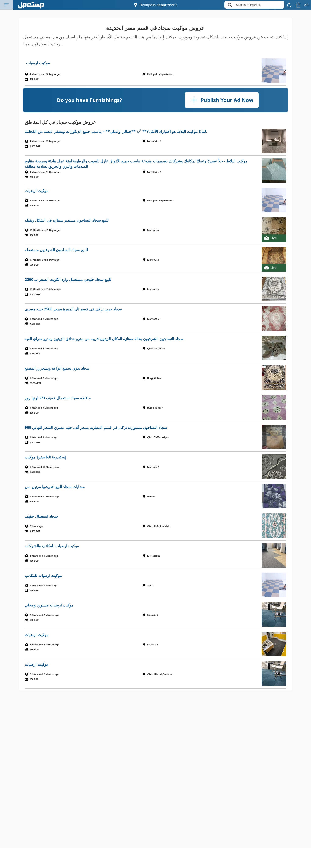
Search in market (248, 5)
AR (306, 4)
